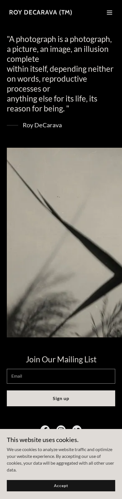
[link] (40, 12)
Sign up (61, 398)
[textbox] (61, 376)
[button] (109, 12)
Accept (61, 485)
